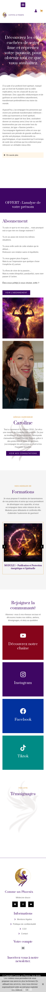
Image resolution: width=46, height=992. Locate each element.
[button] (23, 4)
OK (26, 990)
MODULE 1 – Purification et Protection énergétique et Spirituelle (23, 567)
